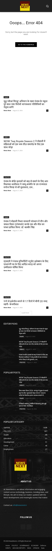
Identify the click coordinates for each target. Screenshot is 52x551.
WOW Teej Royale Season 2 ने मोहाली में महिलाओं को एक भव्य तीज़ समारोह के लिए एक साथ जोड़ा (24, 144)
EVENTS (6, 137)
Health (6, 97)
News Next (7, 110)
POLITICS (7, 177)
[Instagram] (29, 526)
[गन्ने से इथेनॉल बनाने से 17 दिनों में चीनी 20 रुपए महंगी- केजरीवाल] (26, 287)
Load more (25, 313)
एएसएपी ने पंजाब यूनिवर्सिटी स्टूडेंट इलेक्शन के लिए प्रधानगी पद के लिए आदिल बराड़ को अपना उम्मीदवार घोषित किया (26, 264)
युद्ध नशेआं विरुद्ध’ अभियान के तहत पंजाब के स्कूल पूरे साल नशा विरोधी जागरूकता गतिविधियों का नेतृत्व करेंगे (25, 104)
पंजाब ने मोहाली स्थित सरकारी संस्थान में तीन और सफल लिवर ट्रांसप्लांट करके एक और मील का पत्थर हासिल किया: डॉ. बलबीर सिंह (26, 224)
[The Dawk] (21, 465)
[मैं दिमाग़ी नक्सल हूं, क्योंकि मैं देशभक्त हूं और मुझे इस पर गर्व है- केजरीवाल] (10, 407)
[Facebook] (23, 526)
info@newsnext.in (20, 505)
